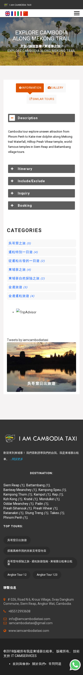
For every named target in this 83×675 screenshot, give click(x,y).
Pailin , (42, 503)
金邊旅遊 (18, 287)
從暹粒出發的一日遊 (27, 261)
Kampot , (43, 494)
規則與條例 (21, 664)
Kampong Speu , (53, 490)
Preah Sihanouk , (18, 508)
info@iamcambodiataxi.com (29, 619)
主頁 (23, 46)
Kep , (58, 494)
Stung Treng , (37, 513)
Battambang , (39, 485)
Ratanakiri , (14, 513)
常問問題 (55, 664)
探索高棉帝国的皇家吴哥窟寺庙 (26, 550)
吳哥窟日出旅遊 (41, 383)
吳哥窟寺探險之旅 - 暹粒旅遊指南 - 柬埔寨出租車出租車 (39, 563)
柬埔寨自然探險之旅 (27, 278)
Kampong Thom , (18, 494)
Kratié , (31, 499)
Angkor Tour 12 (17, 574)
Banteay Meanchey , (21, 490)
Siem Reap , (14, 485)
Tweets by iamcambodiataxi (27, 340)
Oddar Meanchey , (19, 503)
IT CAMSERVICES (24, 656)
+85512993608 (19, 611)
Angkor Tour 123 (47, 574)
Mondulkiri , (50, 499)
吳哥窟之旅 (20, 243)
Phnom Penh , (16, 517)
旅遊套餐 (35, 46)
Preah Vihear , (46, 508)
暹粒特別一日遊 (23, 252)
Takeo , (58, 513)
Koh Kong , (13, 499)
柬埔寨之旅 (52, 46)
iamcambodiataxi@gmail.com (31, 623)
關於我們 (38, 664)
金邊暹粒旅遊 (21, 296)
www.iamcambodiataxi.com (29, 631)
